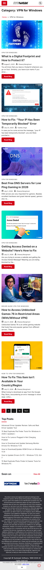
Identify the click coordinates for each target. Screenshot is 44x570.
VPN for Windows (9, 52)
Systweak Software (21, 558)
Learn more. (25, 564)
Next (26, 411)
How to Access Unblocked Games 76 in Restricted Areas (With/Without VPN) (21, 313)
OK (22, 567)
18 (19, 411)
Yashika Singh (22, 128)
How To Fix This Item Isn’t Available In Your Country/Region (18, 381)
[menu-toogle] (4, 3)
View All (36, 474)
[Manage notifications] (39, 565)
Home (4, 17)
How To (5, 373)
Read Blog (8, 76)
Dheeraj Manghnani (25, 64)
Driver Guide (7, 306)
